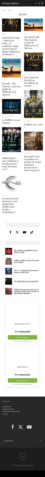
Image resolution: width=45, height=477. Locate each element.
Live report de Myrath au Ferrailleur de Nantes (31, 81)
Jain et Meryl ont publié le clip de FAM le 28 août (25, 251)
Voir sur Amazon (22, 337)
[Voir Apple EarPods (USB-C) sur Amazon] (22, 312)
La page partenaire (8, 409)
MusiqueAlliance (10, 3)
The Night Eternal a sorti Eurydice (26, 281)
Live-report (5, 116)
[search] (40, 440)
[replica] (11, 183)
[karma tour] (33, 62)
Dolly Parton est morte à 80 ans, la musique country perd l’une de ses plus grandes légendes (26, 291)
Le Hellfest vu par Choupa (11, 121)
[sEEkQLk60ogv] (11, 25)
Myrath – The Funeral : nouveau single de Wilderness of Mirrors (11, 89)
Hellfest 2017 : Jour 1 (33, 126)
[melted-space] (11, 139)
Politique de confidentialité (11, 411)
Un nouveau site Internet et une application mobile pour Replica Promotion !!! (10, 205)
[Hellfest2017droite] (33, 104)
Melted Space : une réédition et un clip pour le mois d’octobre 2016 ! (10, 163)
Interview (27, 153)
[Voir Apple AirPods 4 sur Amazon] (22, 355)
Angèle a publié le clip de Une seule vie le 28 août (26, 261)
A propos (5, 414)
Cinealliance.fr (7, 406)
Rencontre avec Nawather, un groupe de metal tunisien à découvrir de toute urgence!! (32, 163)
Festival (12, 116)
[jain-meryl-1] (8, 251)
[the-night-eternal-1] (8, 281)
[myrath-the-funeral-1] (33, 25)
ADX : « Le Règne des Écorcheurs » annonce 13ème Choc (26, 271)
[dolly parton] (8, 291)
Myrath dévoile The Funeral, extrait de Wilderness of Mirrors (31, 42)
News (4, 34)
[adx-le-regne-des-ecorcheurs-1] (8, 271)
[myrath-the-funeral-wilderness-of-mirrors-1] (11, 68)
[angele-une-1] (8, 261)
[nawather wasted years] (33, 141)
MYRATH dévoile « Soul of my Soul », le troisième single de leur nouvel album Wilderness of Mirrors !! (11, 46)
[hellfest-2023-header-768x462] (11, 106)
